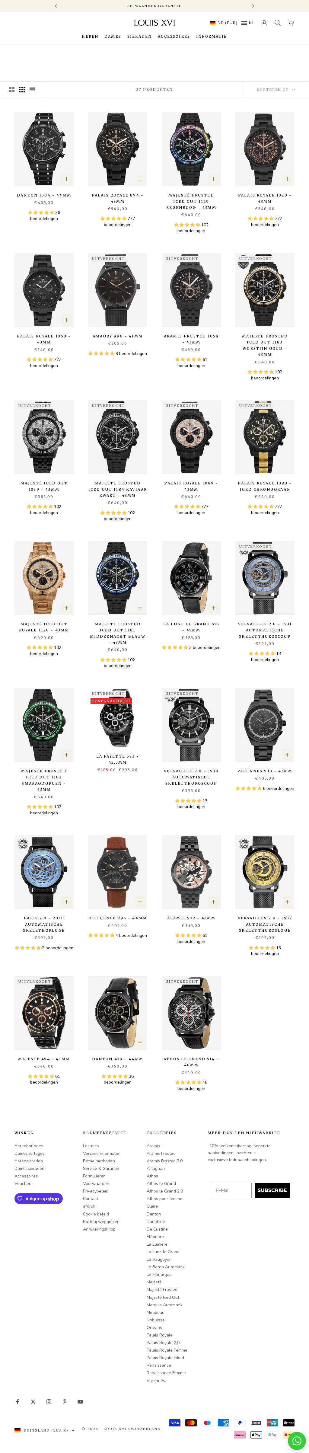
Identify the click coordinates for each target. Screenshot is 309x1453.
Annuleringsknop (99, 1229)
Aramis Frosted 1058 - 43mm (191, 339)
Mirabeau (155, 1312)
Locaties (91, 1146)
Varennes (156, 1381)
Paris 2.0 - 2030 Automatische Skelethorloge (44, 924)
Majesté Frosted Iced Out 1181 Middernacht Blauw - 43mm (118, 633)
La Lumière (157, 1244)
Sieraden (139, 36)
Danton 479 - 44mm (118, 1059)
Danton (154, 1214)
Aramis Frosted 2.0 (165, 1161)
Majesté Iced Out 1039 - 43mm (44, 486)
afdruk (89, 1206)
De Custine (157, 1229)
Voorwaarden (96, 1183)
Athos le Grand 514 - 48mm (191, 1062)
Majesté (154, 1282)
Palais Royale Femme (167, 1350)
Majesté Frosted (162, 1289)
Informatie (211, 36)
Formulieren (94, 1176)
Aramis (153, 1146)
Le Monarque (159, 1274)
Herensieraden (28, 1161)
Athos (152, 1176)
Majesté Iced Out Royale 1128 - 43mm (44, 627)
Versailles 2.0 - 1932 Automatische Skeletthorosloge (265, 924)
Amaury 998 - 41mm (118, 336)
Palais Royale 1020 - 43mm (265, 198)
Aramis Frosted (161, 1153)
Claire (152, 1206)
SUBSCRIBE (272, 1190)
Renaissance (159, 1365)
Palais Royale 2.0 (163, 1343)
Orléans (154, 1327)
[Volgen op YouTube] (80, 1402)
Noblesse (156, 1320)
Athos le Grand (161, 1183)
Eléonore (155, 1237)
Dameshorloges (29, 1153)
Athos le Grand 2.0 (165, 1191)
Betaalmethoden (99, 1161)
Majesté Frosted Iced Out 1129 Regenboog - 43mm (191, 201)
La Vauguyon (159, 1259)
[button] (231, 22)
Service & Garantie (101, 1168)
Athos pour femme (164, 1199)
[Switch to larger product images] (11, 89)
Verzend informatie (101, 1153)
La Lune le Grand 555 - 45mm (191, 627)
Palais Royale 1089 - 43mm (191, 486)
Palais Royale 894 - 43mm (118, 198)
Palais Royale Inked (165, 1358)
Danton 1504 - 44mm (44, 195)
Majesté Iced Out (163, 1297)
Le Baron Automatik (166, 1267)
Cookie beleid (96, 1214)
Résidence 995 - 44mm (117, 918)
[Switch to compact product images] (32, 89)
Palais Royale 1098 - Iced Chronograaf (265, 486)
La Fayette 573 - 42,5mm (117, 759)
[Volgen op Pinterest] (65, 1402)
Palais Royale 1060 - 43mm (44, 339)
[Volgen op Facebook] (17, 1402)
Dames (112, 36)
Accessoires (174, 36)
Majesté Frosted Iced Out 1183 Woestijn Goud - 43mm (265, 345)
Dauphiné (156, 1222)
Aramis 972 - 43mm (191, 918)
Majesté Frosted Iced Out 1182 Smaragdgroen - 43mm (44, 780)
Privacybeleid (95, 1191)
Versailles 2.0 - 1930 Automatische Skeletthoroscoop (191, 777)
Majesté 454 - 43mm (44, 1059)
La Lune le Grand (163, 1252)
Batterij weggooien (101, 1222)
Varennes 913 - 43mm (264, 771)
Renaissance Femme (166, 1373)
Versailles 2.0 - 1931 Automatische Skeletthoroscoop (265, 630)
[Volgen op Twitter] (33, 1402)
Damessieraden (29, 1168)
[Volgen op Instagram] (49, 1402)
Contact (90, 1199)
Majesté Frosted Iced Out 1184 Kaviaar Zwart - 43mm (117, 489)
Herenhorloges (28, 1146)
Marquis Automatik (165, 1305)
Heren (90, 36)
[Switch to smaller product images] (22, 89)
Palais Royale (160, 1335)
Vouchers (23, 1183)
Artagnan (156, 1168)
